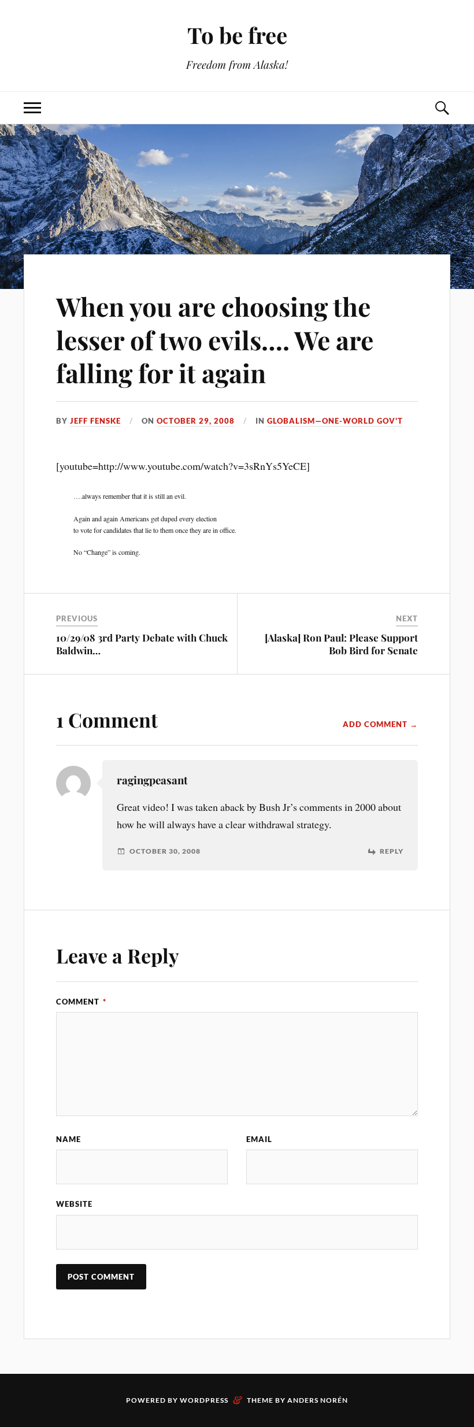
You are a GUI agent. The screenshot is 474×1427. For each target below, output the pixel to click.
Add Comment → (380, 724)
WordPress (204, 1400)
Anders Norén (317, 1400)
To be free (237, 35)
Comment (81, 1001)
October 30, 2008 (165, 851)
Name (68, 1139)
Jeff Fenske (95, 420)
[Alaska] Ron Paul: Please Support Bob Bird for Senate (341, 644)
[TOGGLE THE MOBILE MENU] (32, 108)
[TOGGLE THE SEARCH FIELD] (441, 108)
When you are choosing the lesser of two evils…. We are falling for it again (214, 339)
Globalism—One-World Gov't (335, 420)
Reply (391, 851)
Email (259, 1139)
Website (74, 1204)
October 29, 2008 (196, 420)
